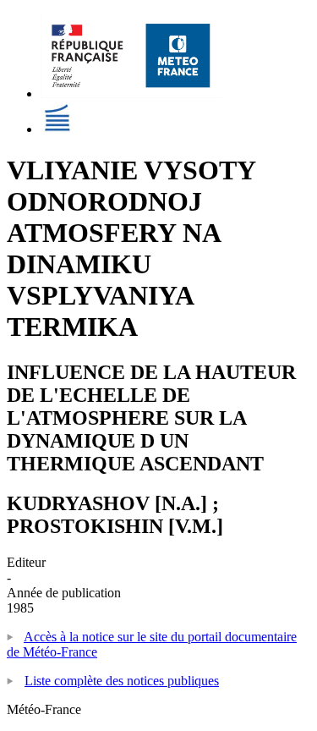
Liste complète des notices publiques (122, 680)
